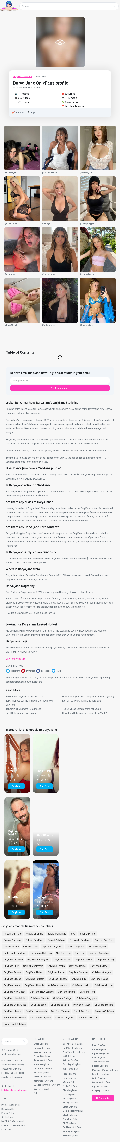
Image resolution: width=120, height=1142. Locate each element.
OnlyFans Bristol (62, 959)
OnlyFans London (81, 985)
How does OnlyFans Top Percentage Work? (84, 713)
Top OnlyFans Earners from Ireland (23, 709)
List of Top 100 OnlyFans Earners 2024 (82, 700)
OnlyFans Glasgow (101, 972)
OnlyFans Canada (83, 959)
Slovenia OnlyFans (64, 1017)
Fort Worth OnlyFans (79, 940)
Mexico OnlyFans (75, 946)
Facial (81, 647)
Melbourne (90, 647)
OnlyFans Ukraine (12, 1011)
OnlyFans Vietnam (60, 1011)
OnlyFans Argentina (99, 953)
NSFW (100, 647)
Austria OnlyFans (34, 933)
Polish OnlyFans (82, 1011)
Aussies (28, 647)
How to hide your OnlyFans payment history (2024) (88, 696)
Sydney (33, 651)
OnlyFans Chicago (106, 959)
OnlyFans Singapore (86, 998)
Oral (8, 651)
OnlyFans (79, 953)
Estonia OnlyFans (34, 940)
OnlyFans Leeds (12, 985)
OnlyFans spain (38, 1004)
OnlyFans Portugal (62, 998)
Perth (19, 651)
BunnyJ (41, 897)
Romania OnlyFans (104, 1011)
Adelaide (10, 647)
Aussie (19, 647)
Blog (72, 933)
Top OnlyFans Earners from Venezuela (81, 709)
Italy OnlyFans (30, 946)
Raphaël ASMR (13, 832)
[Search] (114, 6)
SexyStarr (14, 897)
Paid (13, 651)
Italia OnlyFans (11, 946)
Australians (39, 647)
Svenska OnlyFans (88, 1017)
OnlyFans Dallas (77, 966)
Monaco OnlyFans (98, 946)
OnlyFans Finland (34, 972)
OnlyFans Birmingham (38, 959)
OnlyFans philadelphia (15, 998)
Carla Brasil (43, 771)
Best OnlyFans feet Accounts (21, 713)
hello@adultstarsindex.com (14, 1090)
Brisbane (59, 647)
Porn (25, 651)
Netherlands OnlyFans (15, 953)
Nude (107, 647)
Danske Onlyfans (12, 940)
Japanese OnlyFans (52, 946)
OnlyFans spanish (60, 1004)
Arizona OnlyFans (13, 933)
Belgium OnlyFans (57, 933)
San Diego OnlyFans (40, 1017)
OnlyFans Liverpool (58, 985)
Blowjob (50, 647)
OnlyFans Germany (78, 972)
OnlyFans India (78, 979)
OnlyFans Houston (34, 979)
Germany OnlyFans (104, 940)
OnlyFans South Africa (15, 1004)
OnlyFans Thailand (104, 1004)
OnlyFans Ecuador (99, 966)
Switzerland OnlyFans (15, 1024)
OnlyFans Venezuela (36, 1011)
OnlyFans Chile (11, 966)
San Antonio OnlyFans (15, 1017)
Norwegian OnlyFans (41, 953)
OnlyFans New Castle (15, 991)
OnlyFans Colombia (33, 966)
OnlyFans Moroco (104, 985)
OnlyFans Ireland (99, 979)
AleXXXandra (44, 835)
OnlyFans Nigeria (66, 991)
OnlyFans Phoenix (39, 998)
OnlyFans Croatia (56, 966)
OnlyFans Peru (87, 991)
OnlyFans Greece (12, 979)
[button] (13, 671)
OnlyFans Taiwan (81, 1004)
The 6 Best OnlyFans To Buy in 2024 (24, 696)
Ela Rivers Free (14, 769)
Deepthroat (71, 647)
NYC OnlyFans (63, 953)
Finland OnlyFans (56, 940)
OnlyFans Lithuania (34, 985)
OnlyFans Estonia (12, 972)
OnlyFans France (56, 972)
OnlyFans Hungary (58, 979)
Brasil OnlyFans (87, 933)
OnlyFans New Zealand (42, 991)
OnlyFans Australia (22, 76)
